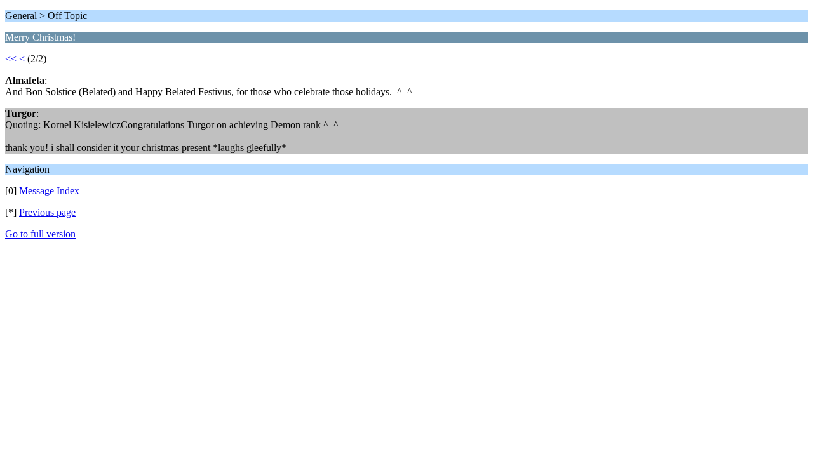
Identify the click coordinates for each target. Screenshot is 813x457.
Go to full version (40, 233)
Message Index (49, 190)
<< (11, 58)
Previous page (47, 212)
